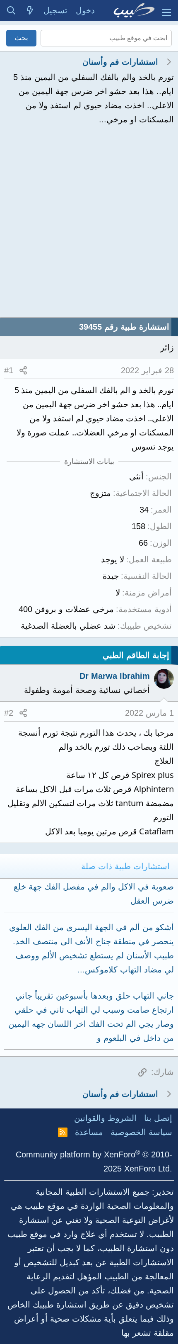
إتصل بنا (158, 1118)
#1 (8, 370)
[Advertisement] (89, 224)
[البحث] (11, 10)
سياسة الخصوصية (141, 1132)
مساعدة (89, 1132)
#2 (8, 712)
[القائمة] (166, 10)
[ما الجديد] (30, 10)
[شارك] (23, 370)
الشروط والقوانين (105, 1118)
